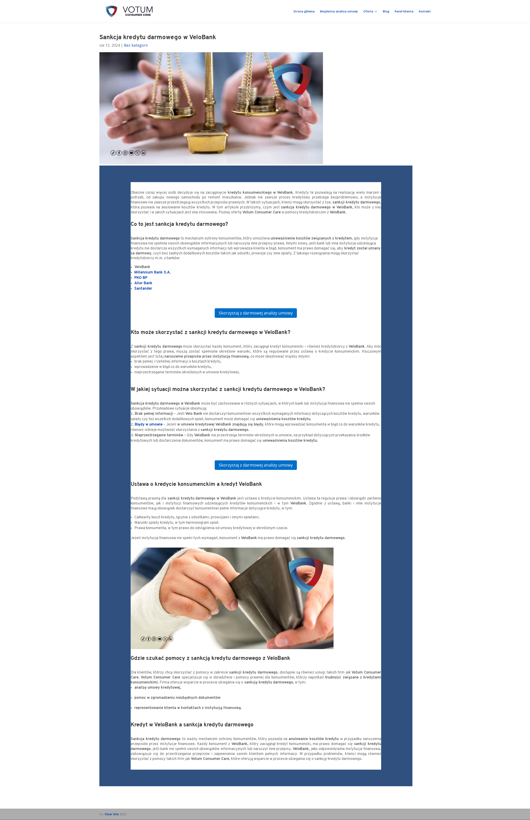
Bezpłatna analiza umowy (339, 11)
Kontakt (425, 11)
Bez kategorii (136, 45)
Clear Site (112, 814)
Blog (386, 11)
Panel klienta (404, 11)
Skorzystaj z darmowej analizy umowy (256, 313)
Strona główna (304, 11)
